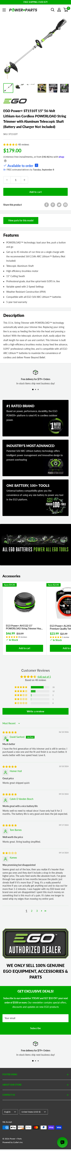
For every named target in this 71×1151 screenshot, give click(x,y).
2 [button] (31, 910)
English (7, 1112)
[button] (10, 144)
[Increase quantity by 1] (24, 179)
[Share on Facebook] (46, 204)
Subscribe (35, 1028)
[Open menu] (4, 10)
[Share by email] (65, 204)
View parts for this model (20, 220)
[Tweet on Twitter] (59, 204)
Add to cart (35, 191)
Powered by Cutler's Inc (12, 1142)
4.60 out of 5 (44, 676)
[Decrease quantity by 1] (6, 179)
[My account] (59, 10)
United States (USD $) (30, 1112)
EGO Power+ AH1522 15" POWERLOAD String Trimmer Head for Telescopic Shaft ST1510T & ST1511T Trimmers (24, 627)
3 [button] (37, 910)
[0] (66, 10)
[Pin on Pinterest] (53, 204)
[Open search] (52, 10)
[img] (9, 732)
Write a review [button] (35, 711)
